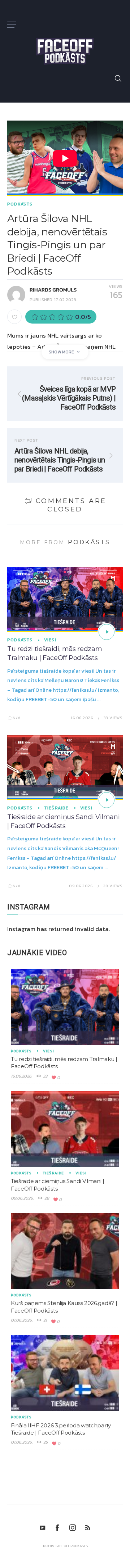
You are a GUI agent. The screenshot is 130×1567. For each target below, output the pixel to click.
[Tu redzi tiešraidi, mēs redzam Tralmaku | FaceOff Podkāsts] (107, 632)
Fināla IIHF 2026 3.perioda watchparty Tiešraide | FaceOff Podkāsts (61, 1429)
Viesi (50, 640)
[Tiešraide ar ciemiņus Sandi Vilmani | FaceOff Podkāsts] (107, 800)
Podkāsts (20, 204)
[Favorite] (14, 317)
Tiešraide (56, 808)
